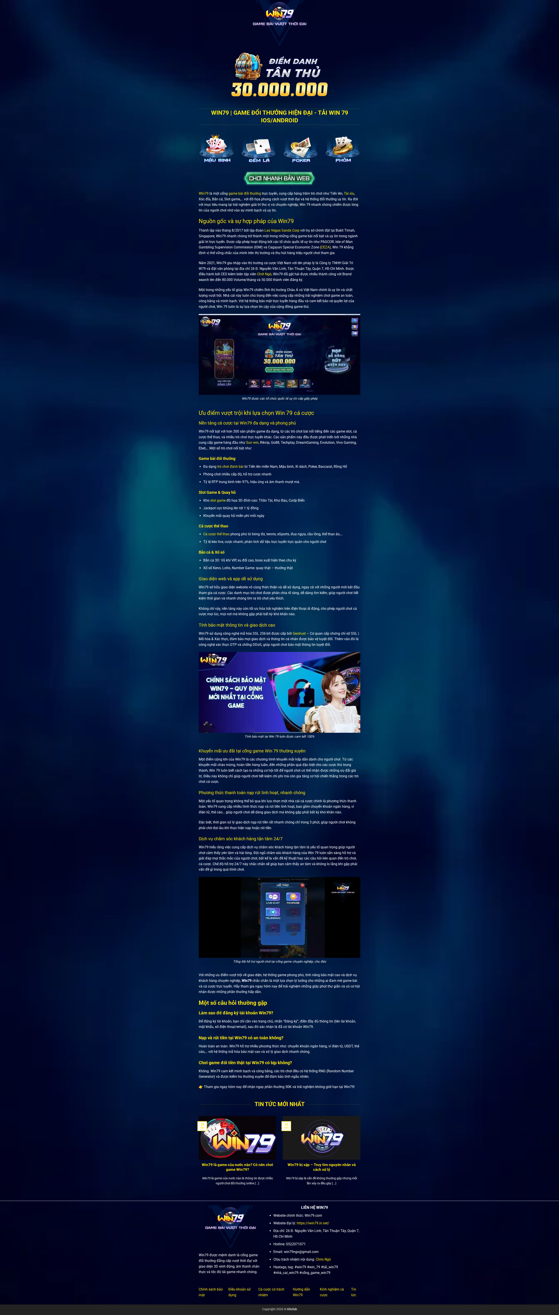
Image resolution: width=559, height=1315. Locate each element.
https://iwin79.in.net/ (313, 1223)
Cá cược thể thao (216, 534)
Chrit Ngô (264, 274)
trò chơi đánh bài (230, 466)
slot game (218, 500)
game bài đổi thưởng (245, 193)
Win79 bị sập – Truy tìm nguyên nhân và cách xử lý (322, 1167)
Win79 (204, 193)
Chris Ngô (323, 1259)
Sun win (252, 442)
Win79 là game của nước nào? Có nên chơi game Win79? (237, 1167)
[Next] (361, 1156)
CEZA (325, 247)
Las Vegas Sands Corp (281, 230)
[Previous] (198, 1156)
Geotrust (299, 633)
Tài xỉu (349, 193)
